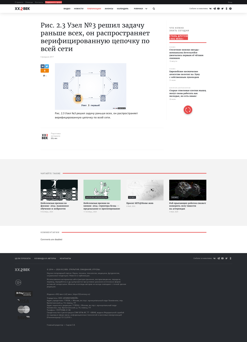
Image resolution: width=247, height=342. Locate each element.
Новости (78, 8)
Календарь (122, 8)
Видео (67, 8)
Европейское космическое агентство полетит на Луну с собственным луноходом (184, 74)
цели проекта (23, 258)
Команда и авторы (45, 258)
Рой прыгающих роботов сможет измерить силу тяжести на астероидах (187, 206)
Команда (29, 2)
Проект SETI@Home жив (139, 203)
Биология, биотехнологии (180, 88)
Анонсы (109, 8)
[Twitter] (222, 8)
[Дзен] (230, 8)
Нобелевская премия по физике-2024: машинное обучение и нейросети (55, 206)
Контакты (39, 2)
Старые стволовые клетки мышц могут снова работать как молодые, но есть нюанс (187, 93)
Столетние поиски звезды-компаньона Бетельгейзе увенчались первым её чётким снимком (186, 53)
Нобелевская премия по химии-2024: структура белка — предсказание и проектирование (101, 206)
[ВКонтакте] (210, 8)
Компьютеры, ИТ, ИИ (51, 197)
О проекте (19, 2)
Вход (230, 2)
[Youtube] (218, 8)
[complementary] (186, 70)
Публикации (94, 8)
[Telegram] (214, 8)
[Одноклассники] (226, 8)
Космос (172, 47)
